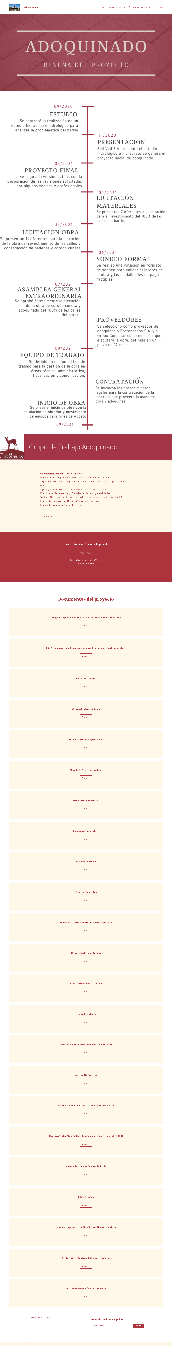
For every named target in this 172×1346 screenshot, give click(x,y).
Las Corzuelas (30, 7)
